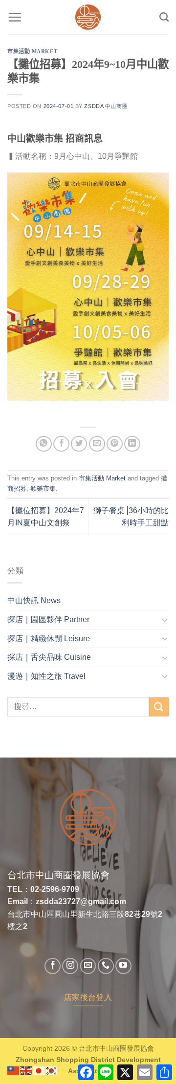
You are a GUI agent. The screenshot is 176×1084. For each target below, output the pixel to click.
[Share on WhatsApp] (44, 444)
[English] (26, 1070)
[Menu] (14, 17)
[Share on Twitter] (79, 444)
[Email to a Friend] (97, 444)
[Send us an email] (88, 966)
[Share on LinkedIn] (132, 444)
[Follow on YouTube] (123, 966)
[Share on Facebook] (61, 444)
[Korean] (51, 1070)
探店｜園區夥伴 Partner (48, 619)
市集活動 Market (32, 51)
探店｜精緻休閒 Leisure (48, 638)
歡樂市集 (43, 488)
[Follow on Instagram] (70, 966)
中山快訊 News (34, 600)
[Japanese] (39, 1070)
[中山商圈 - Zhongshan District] (88, 17)
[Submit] (159, 706)
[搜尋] (164, 16)
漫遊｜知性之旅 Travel (46, 676)
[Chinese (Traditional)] (13, 1070)
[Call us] (106, 966)
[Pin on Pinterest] (115, 444)
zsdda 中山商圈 (106, 106)
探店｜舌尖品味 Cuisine (49, 657)
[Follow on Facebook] (52, 966)
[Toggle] (165, 620)
